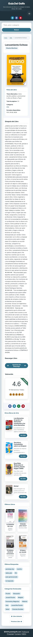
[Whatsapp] (18, 406)
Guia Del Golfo (16, 3)
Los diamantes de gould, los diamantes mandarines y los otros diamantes (19, 421)
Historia (24, 601)
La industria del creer (10, 525)
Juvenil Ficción (10, 597)
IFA (16, 573)
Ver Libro (23, 435)
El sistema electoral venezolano (10, 552)
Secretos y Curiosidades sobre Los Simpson (20, 444)
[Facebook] (16, 18)
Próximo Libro (15, 621)
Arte (11, 38)
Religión (20, 597)
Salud (7, 609)
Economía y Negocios (12, 601)
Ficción (8, 593)
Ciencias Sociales (17, 609)
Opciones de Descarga (16, 365)
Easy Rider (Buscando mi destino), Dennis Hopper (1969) (19, 465)
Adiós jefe (9, 573)
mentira (19, 569)
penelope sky (10, 569)
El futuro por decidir (22, 551)
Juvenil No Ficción (17, 605)
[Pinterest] (20, 18)
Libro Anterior (17, 616)
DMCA (24, 634)
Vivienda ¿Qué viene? (23, 524)
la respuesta (9, 581)
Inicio (5, 38)
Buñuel (16, 486)
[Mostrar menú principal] (29, 13)
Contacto (18, 634)
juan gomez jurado (11, 577)
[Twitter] (12, 18)
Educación (16, 593)
